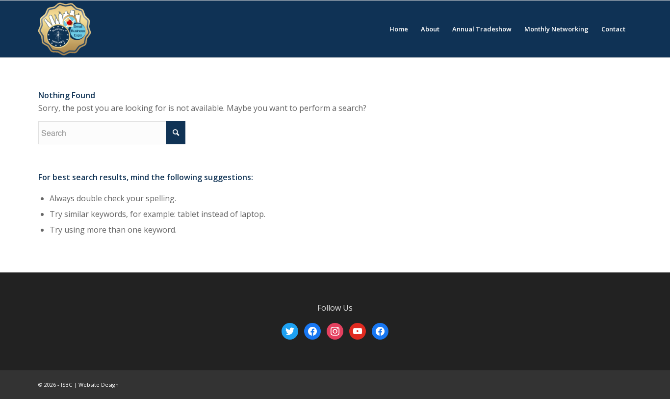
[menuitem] (398, 28)
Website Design (98, 384)
